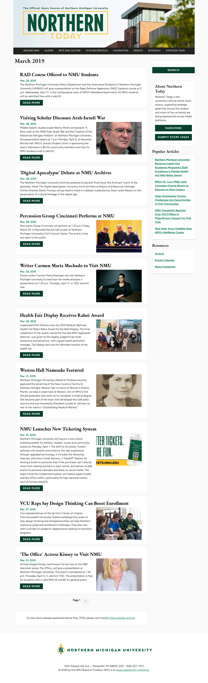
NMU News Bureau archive (119, 618)
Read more (31, 102)
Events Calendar (165, 260)
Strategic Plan (175, 50)
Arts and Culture (69, 50)
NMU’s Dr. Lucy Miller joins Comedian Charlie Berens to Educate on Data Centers (171, 185)
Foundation (120, 50)
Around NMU (31, 50)
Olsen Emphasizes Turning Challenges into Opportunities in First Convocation (173, 200)
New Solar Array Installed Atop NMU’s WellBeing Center (173, 230)
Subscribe (173, 128)
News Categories (165, 266)
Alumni (49, 50)
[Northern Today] (104, 23)
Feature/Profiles (97, 50)
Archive (159, 253)
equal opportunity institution (132, 669)
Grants (138, 50)
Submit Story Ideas (173, 137)
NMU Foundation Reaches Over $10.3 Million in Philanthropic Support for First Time (173, 216)
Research (154, 50)
